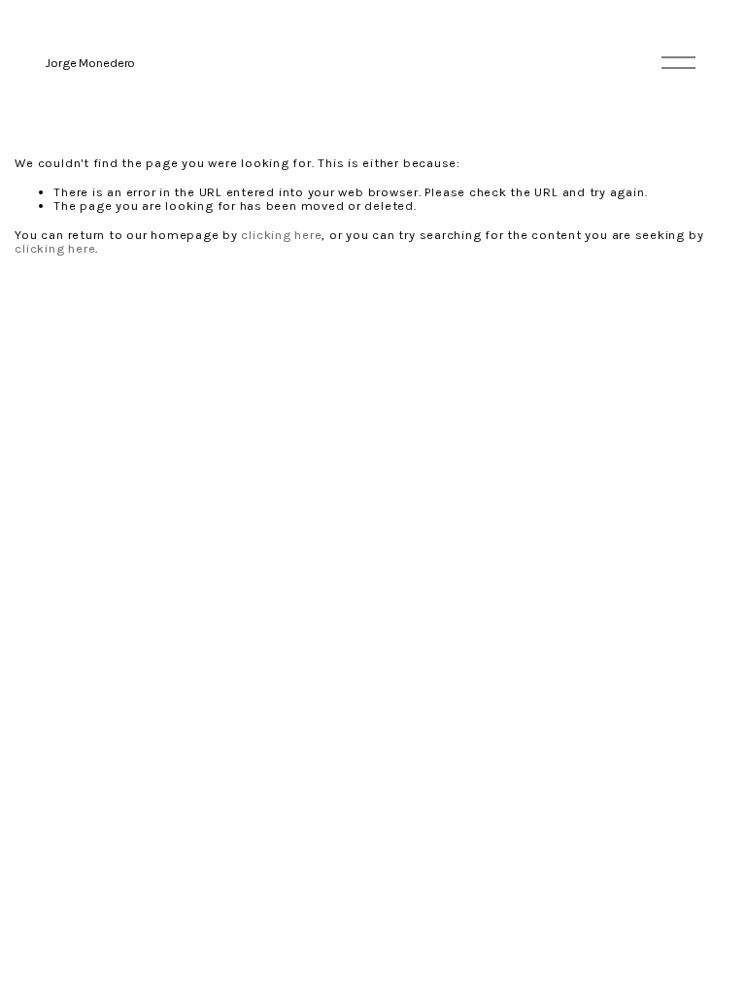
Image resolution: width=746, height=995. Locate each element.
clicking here (281, 234)
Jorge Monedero (90, 62)
